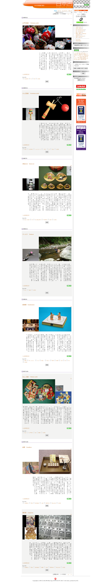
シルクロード (38, 149)
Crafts (79, 28)
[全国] (38, 78)
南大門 (85, 55)
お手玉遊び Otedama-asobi (31, 23)
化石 (79, 53)
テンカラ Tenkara (29, 234)
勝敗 (25, 360)
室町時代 (48, 503)
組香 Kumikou (28, 447)
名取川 (78, 59)
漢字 (77, 37)
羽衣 (78, 57)
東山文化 (54, 503)
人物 (77, 27)
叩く (69, 360)
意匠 (77, 36)
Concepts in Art (81, 30)
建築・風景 (78, 33)
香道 (32, 503)
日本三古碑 (81, 56)
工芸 (77, 28)
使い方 (70, 10)
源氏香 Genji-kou (29, 512)
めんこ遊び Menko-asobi (31, 377)
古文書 (80, 58)
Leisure (79, 32)
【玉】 (44, 149)
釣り (25, 290)
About (55, 10)
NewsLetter (78, 39)
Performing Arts (81, 29)
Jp (71, 24)
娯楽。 (42, 360)
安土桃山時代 (38, 219)
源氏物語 (37, 503)
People (79, 27)
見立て (48, 360)
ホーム (59, 10)
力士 (38, 360)
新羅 (82, 59)
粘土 (25, 432)
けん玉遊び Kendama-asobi (31, 93)
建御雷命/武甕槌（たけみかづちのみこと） (81, 55)
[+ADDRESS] (26, 74)
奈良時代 (26, 78)
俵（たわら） (32, 360)
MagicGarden (78, 40)
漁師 (30, 290)
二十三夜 (76, 53)
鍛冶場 (84, 59)
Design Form (81, 36)
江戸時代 (31, 432)
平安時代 (45, 219)
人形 (61, 360)
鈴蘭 (86, 56)
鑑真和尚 (85, 58)
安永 (53, 149)
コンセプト (65, 10)
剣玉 (25, 149)
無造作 (81, 57)
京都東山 (26, 503)
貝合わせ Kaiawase (29, 164)
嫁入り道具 (27, 219)
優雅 (42, 567)
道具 (51, 219)
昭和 (53, 360)
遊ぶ (77, 32)
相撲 (57, 360)
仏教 (42, 503)
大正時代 (31, 149)
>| (71, 14)
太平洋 (82, 53)
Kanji (79, 37)
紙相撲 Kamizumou (29, 304)
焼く (77, 54)
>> (68, 14)
